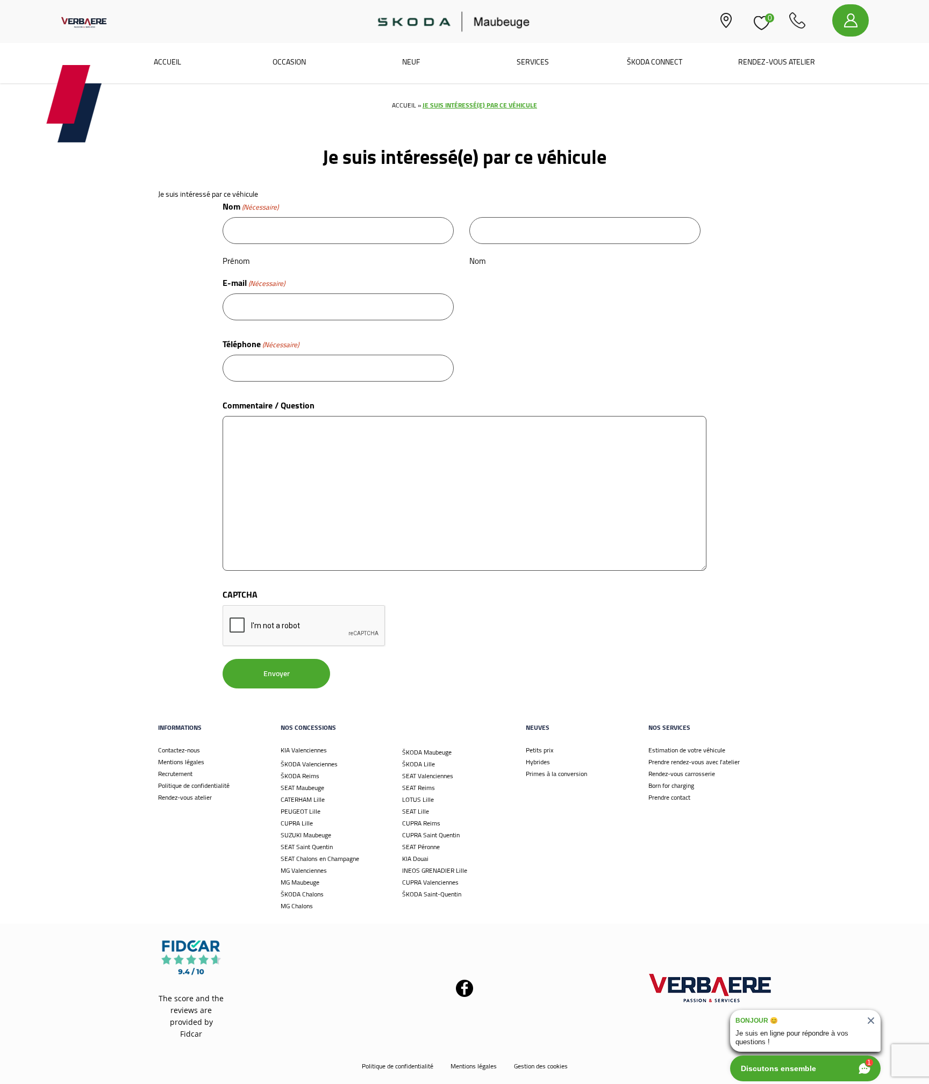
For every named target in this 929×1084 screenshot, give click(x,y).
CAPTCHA (240, 594)
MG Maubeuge (300, 882)
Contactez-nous (179, 750)
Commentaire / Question (269, 405)
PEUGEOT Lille (300, 811)
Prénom (236, 260)
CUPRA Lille (297, 823)
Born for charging (671, 785)
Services (533, 62)
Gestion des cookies (541, 1066)
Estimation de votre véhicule (686, 750)
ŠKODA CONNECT (654, 62)
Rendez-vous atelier (776, 62)
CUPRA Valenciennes (430, 882)
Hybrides (538, 762)
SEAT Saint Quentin (307, 847)
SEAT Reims (418, 787)
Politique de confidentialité (194, 785)
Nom (477, 260)
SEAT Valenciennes (427, 776)
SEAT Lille (415, 811)
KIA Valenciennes (304, 750)
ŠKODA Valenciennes (309, 764)
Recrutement (175, 773)
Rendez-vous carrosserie (681, 773)
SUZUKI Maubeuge (306, 835)
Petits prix (539, 750)
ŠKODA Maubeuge (427, 752)
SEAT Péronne (421, 847)
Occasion (289, 62)
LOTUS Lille (418, 799)
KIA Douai (415, 858)
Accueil (167, 62)
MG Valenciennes (304, 870)
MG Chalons (297, 906)
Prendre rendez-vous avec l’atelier (694, 762)
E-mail (254, 282)
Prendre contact (669, 797)
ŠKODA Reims (300, 776)
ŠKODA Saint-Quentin (431, 894)
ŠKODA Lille (418, 764)
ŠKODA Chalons (302, 894)
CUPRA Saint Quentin (431, 835)
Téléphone (261, 344)
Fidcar (191, 1034)
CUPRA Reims (421, 823)
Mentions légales (181, 762)
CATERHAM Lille (303, 799)
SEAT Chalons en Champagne (320, 858)
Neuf (411, 62)
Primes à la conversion (556, 773)
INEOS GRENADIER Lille (434, 870)
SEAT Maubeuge (302, 787)
